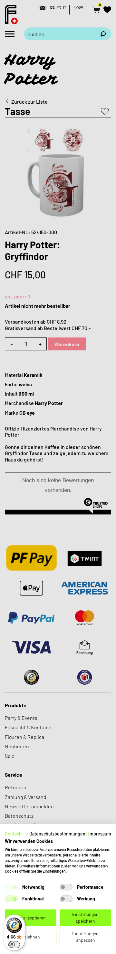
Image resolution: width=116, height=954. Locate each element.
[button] (17, 834)
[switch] (14, 944)
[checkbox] (11, 887)
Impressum (99, 833)
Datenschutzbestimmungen (57, 833)
